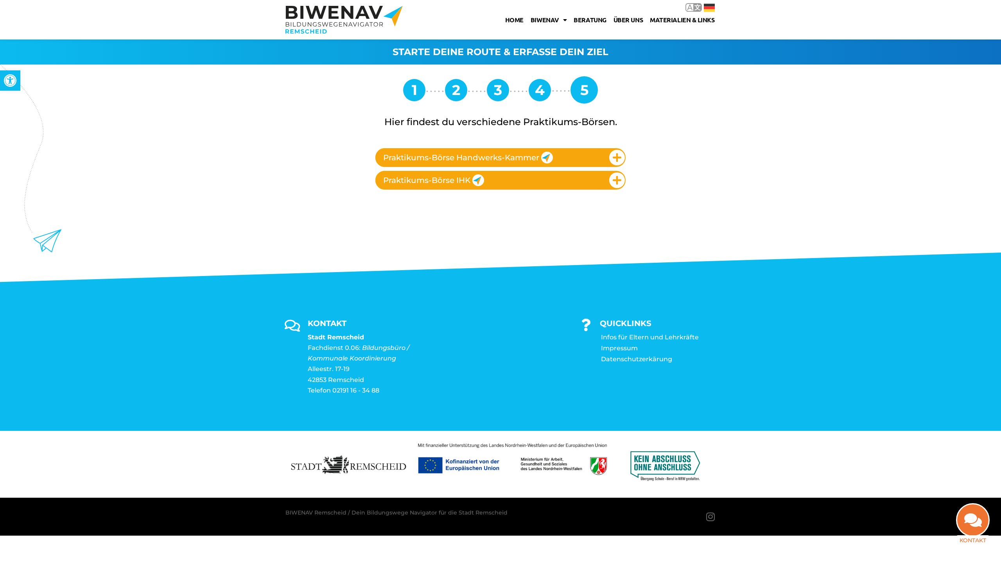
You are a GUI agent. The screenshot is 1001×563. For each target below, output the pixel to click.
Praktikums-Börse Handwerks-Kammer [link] (461, 157)
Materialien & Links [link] (682, 20)
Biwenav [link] (545, 20)
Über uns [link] (628, 20)
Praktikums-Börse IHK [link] (426, 180)
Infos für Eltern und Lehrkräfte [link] (650, 337)
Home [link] (514, 20)
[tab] (500, 157)
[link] (10, 80)
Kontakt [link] (973, 540)
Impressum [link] (619, 348)
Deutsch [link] (703, 7)
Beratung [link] (590, 20)
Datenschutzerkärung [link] (636, 359)
